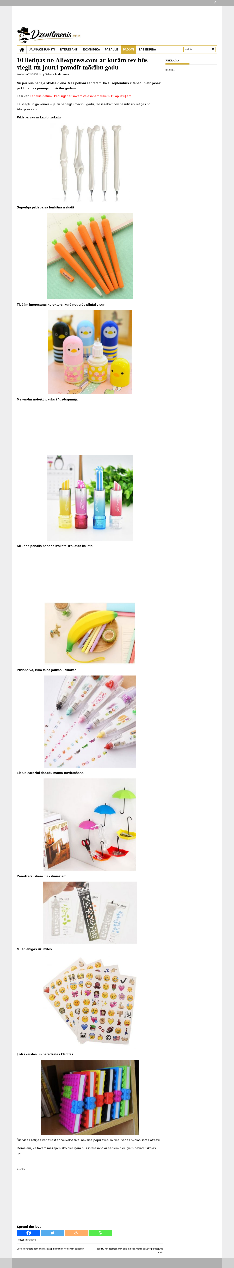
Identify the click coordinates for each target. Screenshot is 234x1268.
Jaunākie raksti (42, 49)
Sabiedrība (147, 49)
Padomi (128, 49)
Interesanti (68, 49)
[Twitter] (52, 1233)
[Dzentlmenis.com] (22, 50)
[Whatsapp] (100, 1233)
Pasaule (111, 49)
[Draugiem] (76, 1233)
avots (21, 1169)
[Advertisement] (90, 429)
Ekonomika (91, 49)
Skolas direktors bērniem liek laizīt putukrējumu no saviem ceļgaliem (50, 1248)
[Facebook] (28, 1233)
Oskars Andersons (57, 74)
